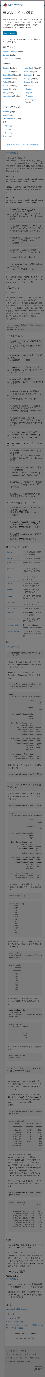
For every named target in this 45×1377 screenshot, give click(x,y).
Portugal (27, 78)
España (6, 78)
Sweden (27, 82)
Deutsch (29, 89)
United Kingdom (30, 100)
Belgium (6, 68)
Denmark (6, 71)
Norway (27, 71)
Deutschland (8, 75)
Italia (4, 93)
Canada (6, 55)
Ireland (5, 89)
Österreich (28, 75)
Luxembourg (8, 96)
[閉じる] (41, 5)
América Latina (9, 51)
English (29, 93)
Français (29, 96)
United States (8, 58)
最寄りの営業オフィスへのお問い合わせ (22, 145)
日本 (4, 133)
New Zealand (8, 119)
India (5, 115)
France (5, 86)
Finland (6, 82)
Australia (6, 112)
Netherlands (29, 68)
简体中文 (8, 126)
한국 (4, 136)
